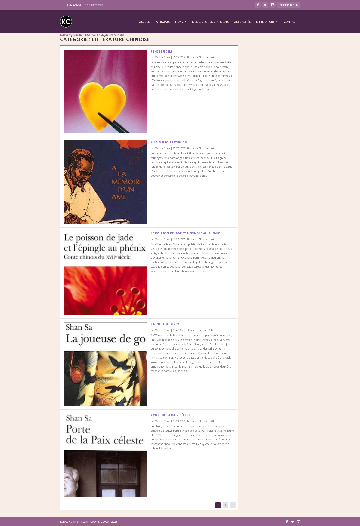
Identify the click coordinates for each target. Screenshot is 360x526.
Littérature (265, 21)
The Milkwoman (93, 5)
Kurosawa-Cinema (71, 34)
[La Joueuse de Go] (105, 364)
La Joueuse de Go (165, 324)
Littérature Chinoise (197, 57)
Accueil (144, 21)
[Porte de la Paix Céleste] (105, 455)
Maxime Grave (162, 57)
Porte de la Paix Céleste (171, 415)
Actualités (242, 21)
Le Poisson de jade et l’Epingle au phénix (185, 233)
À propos (163, 21)
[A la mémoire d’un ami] (105, 182)
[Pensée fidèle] (105, 91)
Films (179, 21)
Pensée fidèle (161, 51)
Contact (290, 21)
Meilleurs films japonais (210, 21)
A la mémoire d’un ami (170, 142)
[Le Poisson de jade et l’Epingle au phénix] (105, 273)
